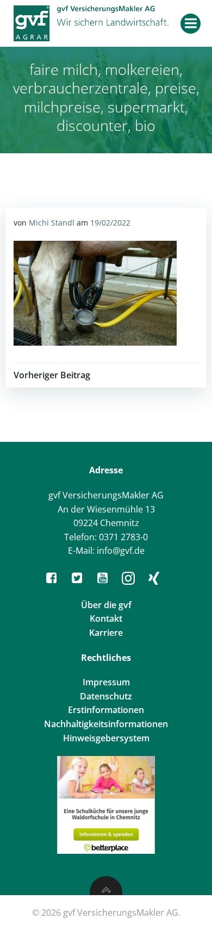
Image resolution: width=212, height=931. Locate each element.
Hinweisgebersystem (106, 738)
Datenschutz (106, 696)
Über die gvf (106, 605)
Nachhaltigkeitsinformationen (106, 724)
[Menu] (190, 24)
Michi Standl (51, 222)
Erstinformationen (106, 710)
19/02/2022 (110, 222)
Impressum (106, 682)
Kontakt (106, 618)
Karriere (106, 633)
